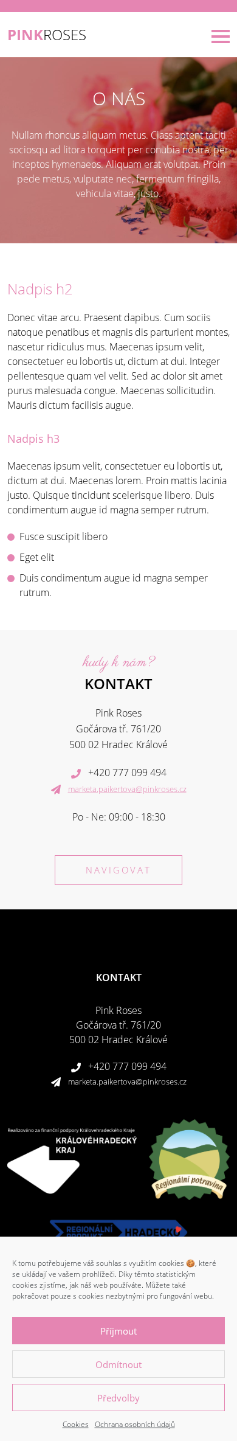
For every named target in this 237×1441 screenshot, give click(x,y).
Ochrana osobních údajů (135, 1424)
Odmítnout (118, 1364)
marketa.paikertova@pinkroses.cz (127, 788)
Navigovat (118, 870)
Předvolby (118, 1398)
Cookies (76, 1424)
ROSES (46, 34)
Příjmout (118, 1331)
